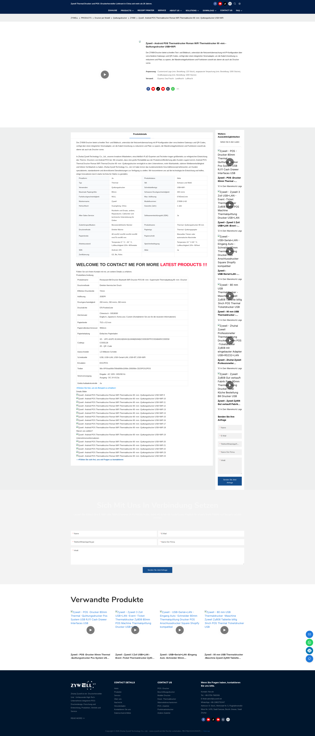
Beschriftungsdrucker (166, 692)
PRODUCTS (86, 18)
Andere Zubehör (164, 713)
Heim (116, 688)
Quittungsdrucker (120, 18)
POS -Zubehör (163, 706)
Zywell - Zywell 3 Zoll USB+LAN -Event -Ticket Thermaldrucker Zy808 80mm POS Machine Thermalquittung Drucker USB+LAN (230, 224)
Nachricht (118, 702)
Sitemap (206, 731)
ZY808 (132, 18)
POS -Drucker (163, 688)
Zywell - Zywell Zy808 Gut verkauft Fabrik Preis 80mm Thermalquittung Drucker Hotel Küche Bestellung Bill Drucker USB (229, 403)
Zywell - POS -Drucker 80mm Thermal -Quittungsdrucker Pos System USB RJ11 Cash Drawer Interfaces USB (229, 180)
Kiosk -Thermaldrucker (167, 699)
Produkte (117, 692)
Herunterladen (120, 706)
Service (117, 695)
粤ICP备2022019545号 (191, 731)
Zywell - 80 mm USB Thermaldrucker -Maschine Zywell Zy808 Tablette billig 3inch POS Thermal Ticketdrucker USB (228, 313)
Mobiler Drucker (164, 695)
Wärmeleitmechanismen (167, 702)
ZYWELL (74, 18)
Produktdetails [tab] (140, 134)
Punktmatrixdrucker (165, 709)
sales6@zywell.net (214, 699)
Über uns (118, 699)
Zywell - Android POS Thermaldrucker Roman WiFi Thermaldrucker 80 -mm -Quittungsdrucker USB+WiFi (180, 18)
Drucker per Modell (102, 18)
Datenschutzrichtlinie (122, 713)
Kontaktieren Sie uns (122, 709)
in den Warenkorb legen (231, 186)
